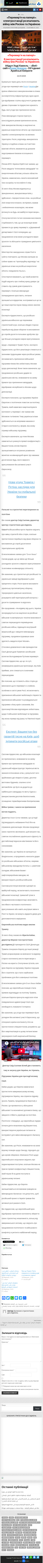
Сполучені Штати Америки (14, 1535)
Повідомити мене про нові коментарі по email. (17, 1386)
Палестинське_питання (29, 1530)
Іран (35, 1538)
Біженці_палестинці (8, 1533)
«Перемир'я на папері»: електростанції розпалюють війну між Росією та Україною (21, 21)
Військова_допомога (33, 1548)
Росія (25, 86)
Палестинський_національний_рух (30, 1523)
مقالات (22, 14)
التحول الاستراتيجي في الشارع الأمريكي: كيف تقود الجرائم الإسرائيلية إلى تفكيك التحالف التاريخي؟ (21, 1500)
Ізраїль (11, 1518)
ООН (18, 1520)
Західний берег (6, 1528)
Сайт (3, 1375)
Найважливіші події (8, 1538)
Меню (6, 10)
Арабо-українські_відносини (21, 1528)
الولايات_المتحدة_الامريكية (31, 1306)
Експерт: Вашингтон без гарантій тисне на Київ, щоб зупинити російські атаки (21, 736)
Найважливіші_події (30, 1535)
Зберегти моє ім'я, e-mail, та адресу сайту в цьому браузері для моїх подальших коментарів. (20, 1382)
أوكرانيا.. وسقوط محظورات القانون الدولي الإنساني (16, 1495)
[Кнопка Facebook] (37, 9)
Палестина (22, 1548)
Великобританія (13, 1540)
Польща (27, 1540)
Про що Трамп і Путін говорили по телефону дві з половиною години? (30, 1273)
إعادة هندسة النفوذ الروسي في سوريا (12, 1492)
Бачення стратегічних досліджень (15, 27)
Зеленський (5, 1545)
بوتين (17, 1306)
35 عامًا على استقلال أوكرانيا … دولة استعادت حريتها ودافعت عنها (20, 1508)
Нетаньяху (10, 1550)
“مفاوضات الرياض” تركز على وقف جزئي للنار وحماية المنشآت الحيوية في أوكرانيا (10, 1285)
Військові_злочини (29, 1543)
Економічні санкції (7, 1548)
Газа (16, 1548)
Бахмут (4, 1540)
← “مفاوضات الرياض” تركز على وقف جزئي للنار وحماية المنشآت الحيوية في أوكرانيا (20, 1323)
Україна (32, 86)
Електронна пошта (8, 1370)
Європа (18, 1538)
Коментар (5, 1342)
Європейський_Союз (21, 1518)
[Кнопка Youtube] (40, 9)
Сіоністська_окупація (8, 1520)
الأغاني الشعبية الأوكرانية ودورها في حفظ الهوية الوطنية (18, 1504)
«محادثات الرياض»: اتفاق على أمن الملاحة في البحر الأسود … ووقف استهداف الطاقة (10, 1273)
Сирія (12, 1545)
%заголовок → (38, 1320)
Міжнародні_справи (22, 1545)
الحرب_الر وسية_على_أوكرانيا (19, 1304)
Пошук (4, 1405)
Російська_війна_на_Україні (28, 1520)
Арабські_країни (6, 1525)
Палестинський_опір (30, 1533)
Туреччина (5, 1543)
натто (4, 1550)
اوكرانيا (21, 1306)
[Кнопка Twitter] (34, 9)
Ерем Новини (18, 68)
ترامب (13, 1306)
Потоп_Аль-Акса (34, 1545)
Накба (4, 1535)
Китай (30, 1525)
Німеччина (19, 1533)
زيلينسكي (4, 1306)
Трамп (33, 1540)
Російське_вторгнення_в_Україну (11, 1530)
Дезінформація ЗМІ (16, 1543)
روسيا (9, 1306)
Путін (21, 1540)
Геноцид (4, 1518)
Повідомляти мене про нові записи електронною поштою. (21, 1389)
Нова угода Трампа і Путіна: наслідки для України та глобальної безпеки (21, 489)
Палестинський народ (19, 1525)
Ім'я (3, 1365)
